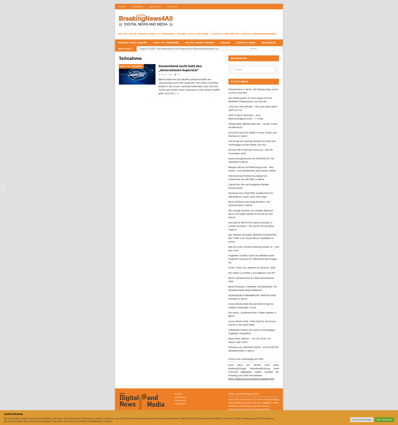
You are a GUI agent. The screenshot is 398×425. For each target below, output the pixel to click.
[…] (176, 93)
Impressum (172, 6)
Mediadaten (137, 6)
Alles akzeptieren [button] (384, 419)
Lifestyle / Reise (245, 42)
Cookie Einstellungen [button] (361, 419)
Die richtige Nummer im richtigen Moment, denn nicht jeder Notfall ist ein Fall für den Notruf (250, 214)
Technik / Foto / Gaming (132, 42)
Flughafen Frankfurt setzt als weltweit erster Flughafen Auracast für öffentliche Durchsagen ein (252, 259)
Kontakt (122, 6)
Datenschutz (155, 6)
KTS (178, 74)
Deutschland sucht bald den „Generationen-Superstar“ (180, 68)
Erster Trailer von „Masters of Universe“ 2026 (251, 267)
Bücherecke (269, 42)
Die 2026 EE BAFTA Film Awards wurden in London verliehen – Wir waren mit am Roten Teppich (251, 226)
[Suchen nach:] (263, 48)
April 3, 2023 (166, 74)
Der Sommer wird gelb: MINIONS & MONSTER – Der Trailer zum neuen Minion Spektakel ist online (253, 238)
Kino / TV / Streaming (166, 42)
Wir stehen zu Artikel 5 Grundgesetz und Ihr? (251, 272)
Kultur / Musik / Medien (199, 42)
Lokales (225, 42)
